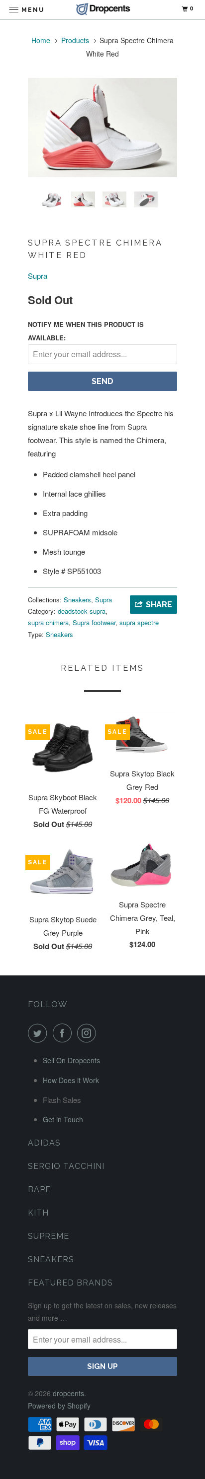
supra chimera (48, 622)
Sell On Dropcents (71, 1060)
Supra (37, 275)
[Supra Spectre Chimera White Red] (102, 127)
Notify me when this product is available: (86, 331)
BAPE (39, 1189)
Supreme (48, 1236)
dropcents (68, 1393)
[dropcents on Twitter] (39, 1033)
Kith (38, 1213)
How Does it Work (71, 1080)
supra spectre (139, 622)
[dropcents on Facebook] (64, 1033)
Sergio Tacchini (66, 1166)
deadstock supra (81, 611)
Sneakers (77, 599)
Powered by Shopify (59, 1406)
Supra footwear (94, 622)
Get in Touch (63, 1119)
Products (75, 40)
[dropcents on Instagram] (88, 1033)
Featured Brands (70, 1282)
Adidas (44, 1143)
